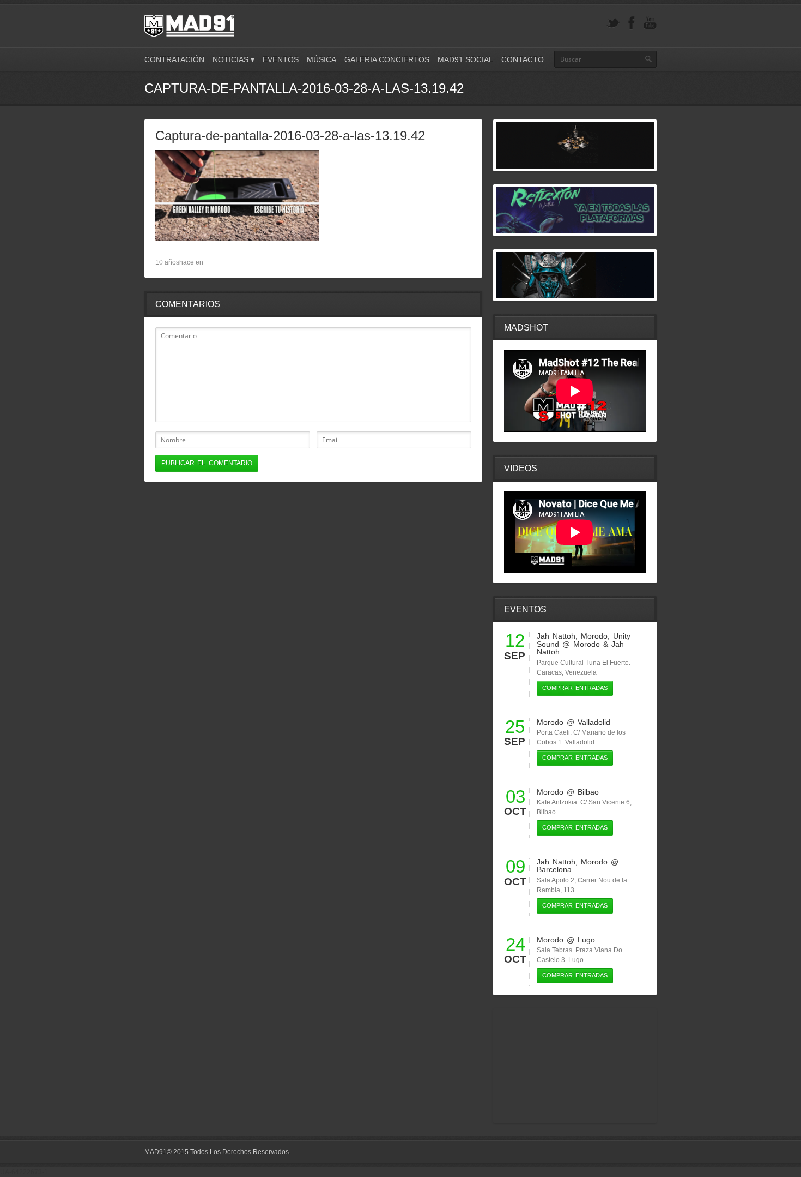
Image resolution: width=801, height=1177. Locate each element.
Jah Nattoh (556, 636)
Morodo (594, 636)
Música (321, 59)
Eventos (281, 59)
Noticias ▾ (233, 59)
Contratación (174, 59)
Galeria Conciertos (386, 59)
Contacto (522, 59)
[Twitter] (613, 23)
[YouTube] (650, 23)
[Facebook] (631, 23)
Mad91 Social (465, 59)
